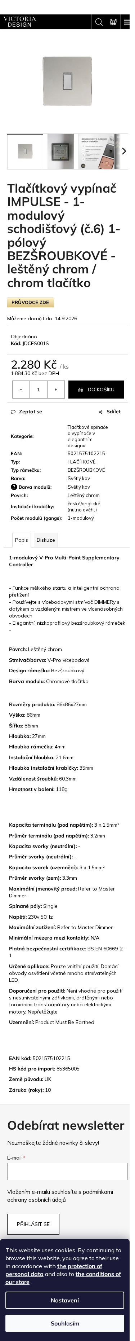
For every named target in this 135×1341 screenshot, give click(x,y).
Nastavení (65, 1300)
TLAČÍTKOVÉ (81, 462)
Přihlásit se (33, 1224)
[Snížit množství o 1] (21, 389)
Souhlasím (65, 1323)
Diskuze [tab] (46, 540)
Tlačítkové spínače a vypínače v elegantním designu (88, 436)
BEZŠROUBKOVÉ (86, 470)
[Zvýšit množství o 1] (55, 389)
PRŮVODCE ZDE (30, 302)
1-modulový (81, 518)
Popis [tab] (21, 540)
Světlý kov (79, 478)
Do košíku (101, 389)
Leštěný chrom (84, 495)
